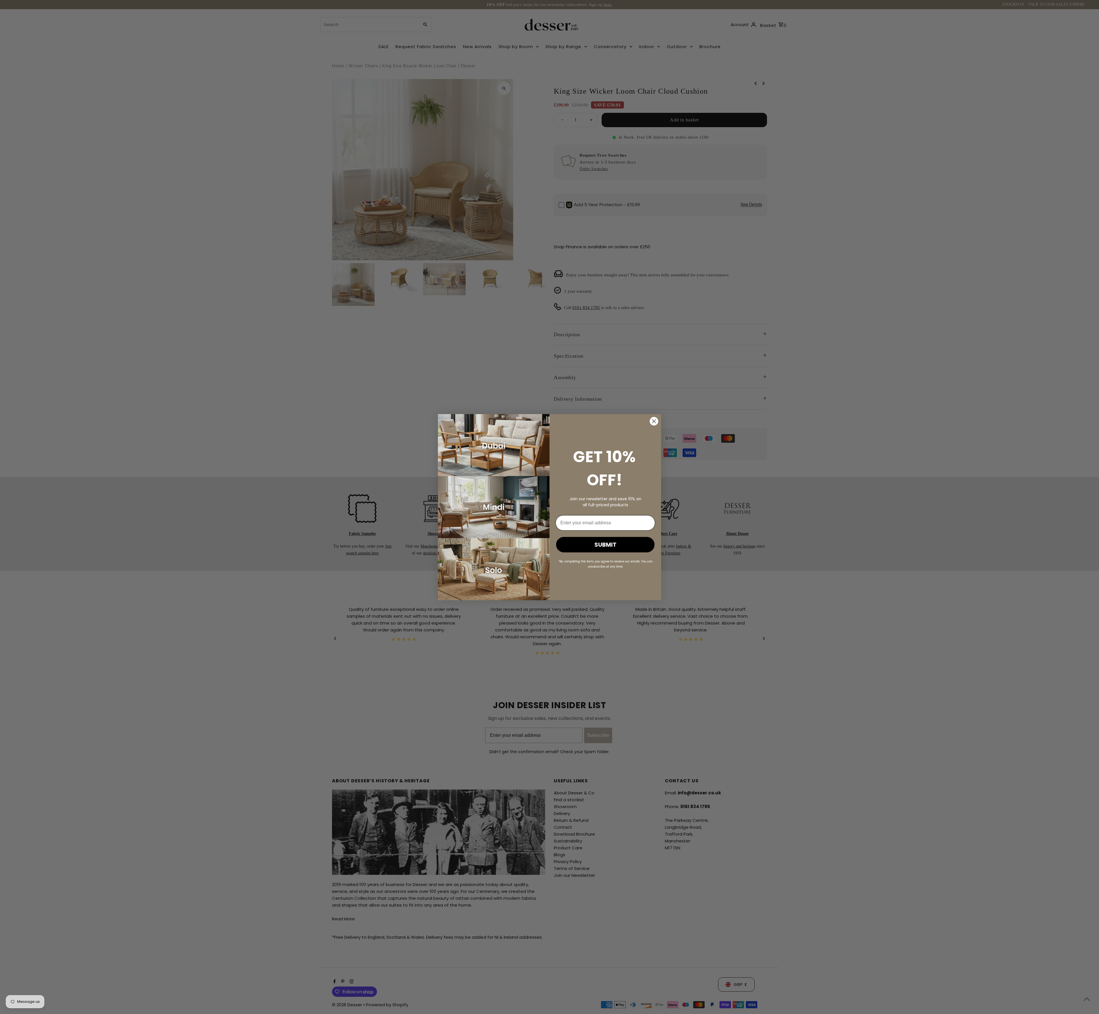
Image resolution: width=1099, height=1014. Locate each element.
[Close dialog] (654, 421)
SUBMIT (605, 545)
